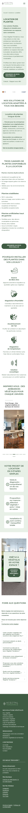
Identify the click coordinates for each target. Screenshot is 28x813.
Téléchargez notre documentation (13, 734)
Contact (5, 750)
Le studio (5, 745)
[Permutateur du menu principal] (24, 3)
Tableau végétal (8, 715)
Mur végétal (6, 713)
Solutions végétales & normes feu (13, 737)
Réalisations (6, 735)
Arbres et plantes (8, 717)
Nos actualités (7, 748)
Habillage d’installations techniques (13, 726)
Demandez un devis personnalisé (14, 572)
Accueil (5, 12)
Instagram (6, 788)
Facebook (6, 790)
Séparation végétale (9, 720)
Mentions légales (7, 805)
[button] (4, 428)
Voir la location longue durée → (14, 148)
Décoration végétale (9, 718)
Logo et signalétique (9, 722)
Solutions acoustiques (9, 724)
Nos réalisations (7, 747)
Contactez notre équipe (10, 624)
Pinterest (5, 794)
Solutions (11, 12)
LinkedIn (5, 792)
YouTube (5, 796)
